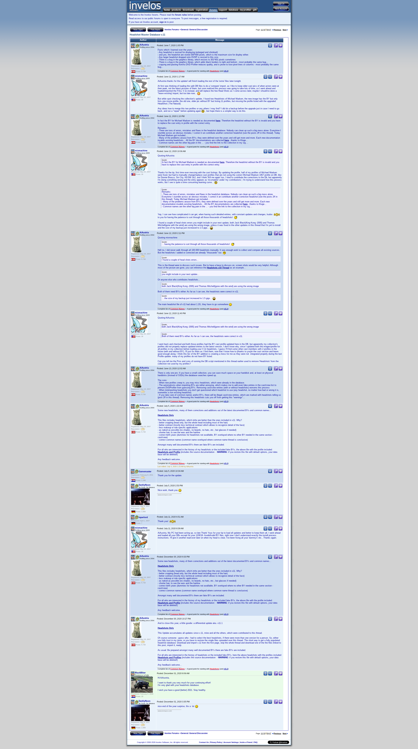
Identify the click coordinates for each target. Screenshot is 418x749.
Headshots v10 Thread (218, 267)
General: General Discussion (194, 29)
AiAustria (144, 45)
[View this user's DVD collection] (270, 78)
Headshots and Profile (169, 452)
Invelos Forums (172, 29)
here (218, 120)
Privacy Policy (216, 742)
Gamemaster (145, 471)
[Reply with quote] (280, 47)
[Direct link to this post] (276, 47)
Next (285, 30)
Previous (277, 30)
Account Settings (231, 742)
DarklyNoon (144, 485)
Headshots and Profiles (169, 657)
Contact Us (204, 742)
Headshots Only (166, 415)
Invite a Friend (246, 742)
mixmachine (141, 76)
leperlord (143, 517)
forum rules (181, 15)
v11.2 (226, 71)
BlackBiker (140, 672)
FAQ (255, 742)
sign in (162, 22)
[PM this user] (270, 47)
